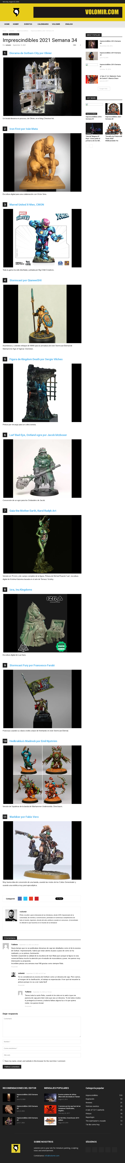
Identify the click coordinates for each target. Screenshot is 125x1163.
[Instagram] (108, 1)
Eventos (28, 24)
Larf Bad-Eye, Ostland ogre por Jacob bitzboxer (38, 435)
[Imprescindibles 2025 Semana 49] (9, 1121)
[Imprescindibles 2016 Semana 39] (94, 109)
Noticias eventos (92, 1106)
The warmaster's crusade (96, 1121)
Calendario (43, 24)
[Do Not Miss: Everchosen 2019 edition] (50, 1121)
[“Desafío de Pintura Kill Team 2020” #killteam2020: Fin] (113, 128)
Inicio (4, 31)
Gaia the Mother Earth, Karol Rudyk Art (33, 510)
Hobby (16, 24)
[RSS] (112, 1)
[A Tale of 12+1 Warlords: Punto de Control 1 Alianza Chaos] (92, 79)
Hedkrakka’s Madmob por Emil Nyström (33, 741)
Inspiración (90, 1099)
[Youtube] (120, 1)
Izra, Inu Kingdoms (21, 589)
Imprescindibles (14, 34)
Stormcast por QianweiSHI (26, 280)
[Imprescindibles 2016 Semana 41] (92, 67)
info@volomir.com (52, 1155)
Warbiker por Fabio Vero (24, 816)
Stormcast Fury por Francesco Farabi (32, 665)
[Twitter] (116, 1)
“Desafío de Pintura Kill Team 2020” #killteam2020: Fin (113, 138)
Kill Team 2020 (110, 133)
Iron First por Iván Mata (24, 128)
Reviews (89, 1102)
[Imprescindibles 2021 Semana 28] (113, 109)
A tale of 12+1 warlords (95, 1110)
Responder (14, 966)
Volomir (56, 24)
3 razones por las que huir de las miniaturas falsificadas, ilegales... (69, 1108)
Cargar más (103, 89)
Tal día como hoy (92, 1124)
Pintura (88, 133)
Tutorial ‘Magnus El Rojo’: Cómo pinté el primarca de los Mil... (93, 138)
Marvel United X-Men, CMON (27, 204)
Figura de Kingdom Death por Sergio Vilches (36, 359)
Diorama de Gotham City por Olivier (31, 53)
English (69, 24)
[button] (119, 24)
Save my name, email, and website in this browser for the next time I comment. (35, 1061)
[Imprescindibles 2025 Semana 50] (9, 1109)
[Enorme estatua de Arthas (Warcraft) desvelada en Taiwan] (50, 1097)
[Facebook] (104, 1)
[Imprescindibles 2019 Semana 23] (92, 56)
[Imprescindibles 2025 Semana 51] (9, 1097)
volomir (5, 34)
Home (7, 24)
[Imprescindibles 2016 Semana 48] (92, 44)
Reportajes (90, 1117)
